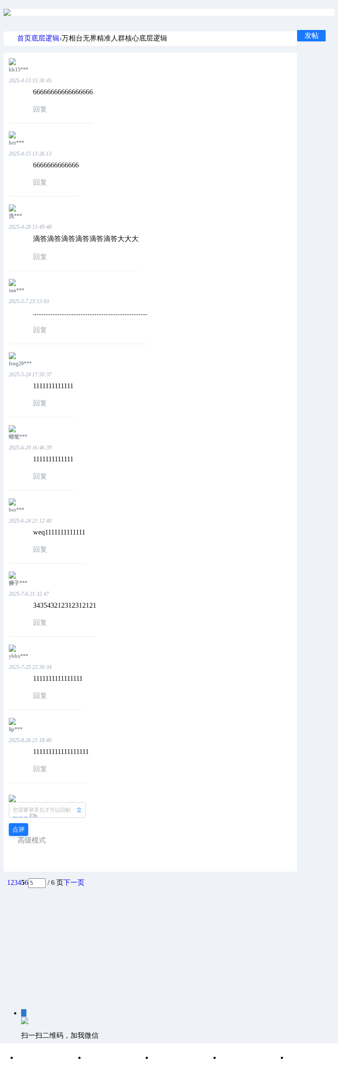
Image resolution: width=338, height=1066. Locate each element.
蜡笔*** (18, 437)
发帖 (312, 35)
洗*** (15, 216)
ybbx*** (18, 656)
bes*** (16, 510)
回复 (40, 109)
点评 (18, 829)
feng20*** (20, 363)
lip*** (15, 729)
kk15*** (18, 70)
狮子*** (18, 583)
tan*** (16, 290)
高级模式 (32, 840)
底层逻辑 (45, 38)
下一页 (73, 882)
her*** (16, 143)
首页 (24, 38)
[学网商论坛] (7, 12)
